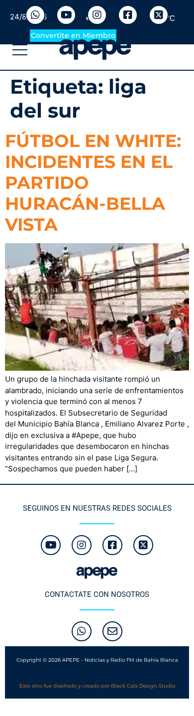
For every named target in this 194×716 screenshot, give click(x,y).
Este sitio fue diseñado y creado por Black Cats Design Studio (97, 686)
